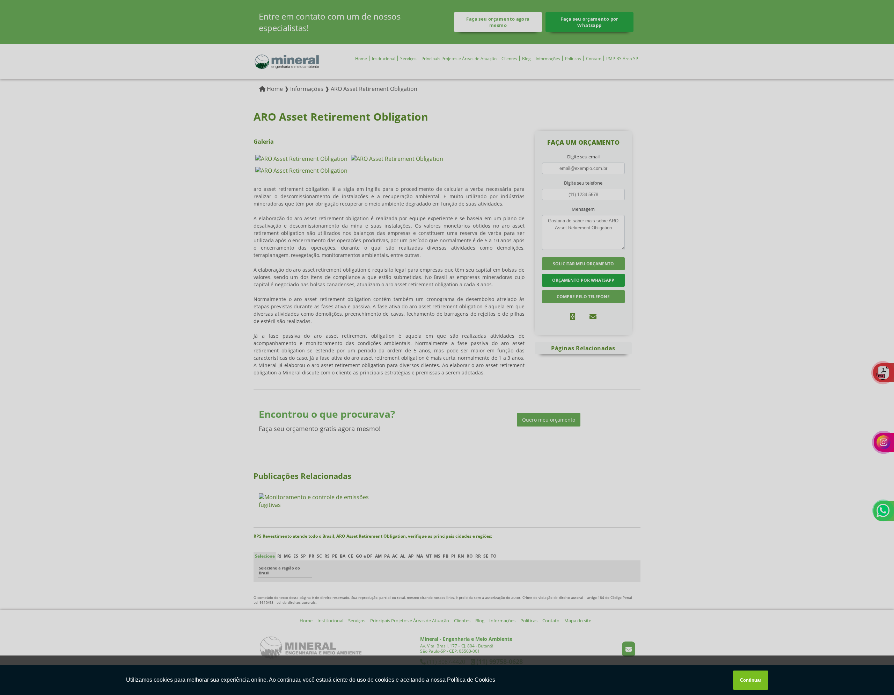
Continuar (750, 680)
